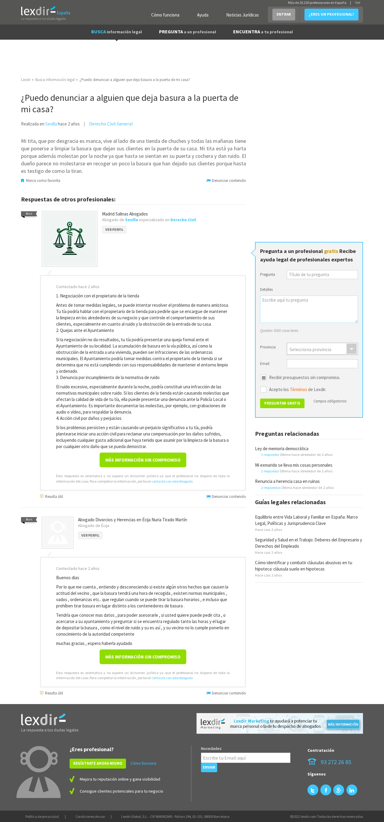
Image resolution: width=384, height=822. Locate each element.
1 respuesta (270, 454)
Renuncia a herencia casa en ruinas (287, 481)
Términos (298, 389)
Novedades (211, 748)
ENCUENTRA (263, 32)
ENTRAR (284, 14)
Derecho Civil (183, 219)
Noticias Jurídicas (242, 15)
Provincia (268, 347)
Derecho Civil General (111, 124)
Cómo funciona (165, 15)
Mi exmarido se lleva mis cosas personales (293, 465)
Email (264, 363)
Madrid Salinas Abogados (125, 214)
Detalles (266, 289)
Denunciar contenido (228, 180)
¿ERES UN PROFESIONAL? (331, 14)
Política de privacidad (42, 816)
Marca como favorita (42, 180)
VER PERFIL (114, 229)
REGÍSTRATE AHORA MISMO (97, 763)
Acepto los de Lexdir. (297, 389)
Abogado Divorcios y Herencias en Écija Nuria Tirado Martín (132, 519)
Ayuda (202, 15)
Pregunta (267, 274)
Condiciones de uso (90, 816)
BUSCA (116, 32)
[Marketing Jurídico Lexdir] (279, 723)
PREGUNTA (187, 32)
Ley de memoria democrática (281, 448)
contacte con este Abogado (172, 481)
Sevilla (51, 124)
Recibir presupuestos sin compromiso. (304, 377)
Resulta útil (53, 496)
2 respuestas (270, 487)
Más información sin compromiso (143, 460)
